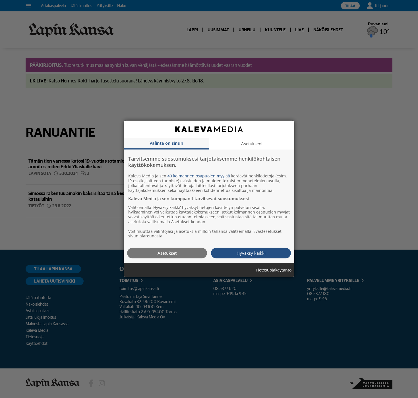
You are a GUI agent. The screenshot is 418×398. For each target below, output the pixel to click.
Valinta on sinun (166, 143)
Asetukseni (251, 143)
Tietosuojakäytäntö (273, 270)
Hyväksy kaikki (251, 253)
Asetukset (167, 253)
